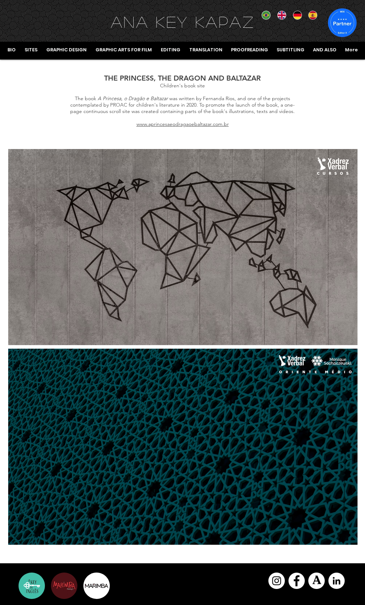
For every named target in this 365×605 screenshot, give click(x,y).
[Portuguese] (264, 15)
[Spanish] (311, 15)
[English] (280, 15)
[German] (295, 15)
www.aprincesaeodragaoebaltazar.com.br (183, 124)
